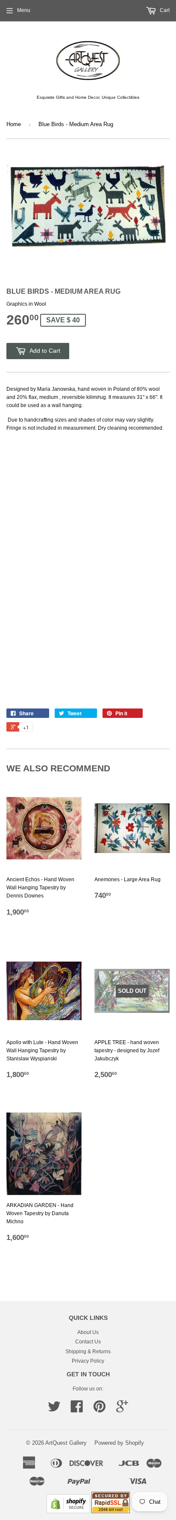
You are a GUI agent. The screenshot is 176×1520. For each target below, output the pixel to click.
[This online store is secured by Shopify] (68, 1511)
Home (13, 124)
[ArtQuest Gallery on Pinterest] (99, 1410)
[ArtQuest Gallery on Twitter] (54, 1410)
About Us (88, 1332)
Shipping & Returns (88, 1352)
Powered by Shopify (119, 1443)
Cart (164, 10)
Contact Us (88, 1342)
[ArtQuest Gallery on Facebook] (76, 1410)
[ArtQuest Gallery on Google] (122, 1410)
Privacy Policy (88, 1361)
